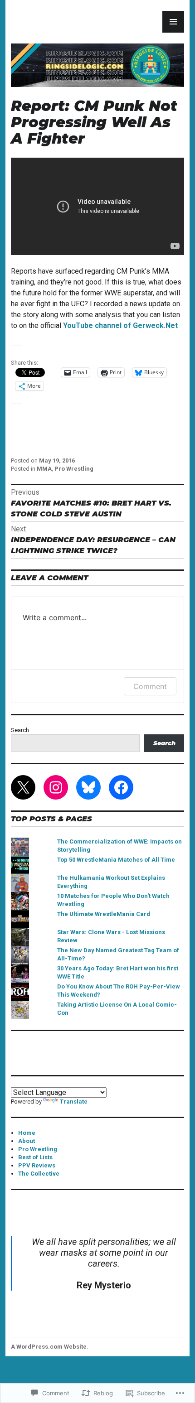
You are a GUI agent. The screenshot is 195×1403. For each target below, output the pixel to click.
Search (20, 730)
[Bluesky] (88, 787)
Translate (74, 1101)
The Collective (38, 1173)
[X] (23, 787)
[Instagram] (56, 787)
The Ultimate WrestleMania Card (103, 914)
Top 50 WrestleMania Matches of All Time (116, 859)
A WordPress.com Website (49, 1346)
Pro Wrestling (73, 468)
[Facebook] (121, 787)
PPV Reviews (36, 1165)
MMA (44, 468)
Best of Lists (35, 1157)
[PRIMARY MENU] (173, 22)
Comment (150, 686)
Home (26, 1132)
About (26, 1141)
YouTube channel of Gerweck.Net (120, 325)
